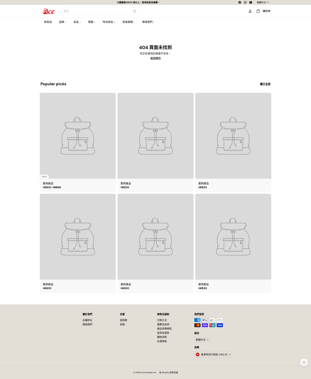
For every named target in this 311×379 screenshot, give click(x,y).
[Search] (134, 11)
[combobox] (100, 11)
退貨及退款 (163, 332)
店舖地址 (87, 320)
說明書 (123, 320)
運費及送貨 (163, 324)
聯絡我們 (87, 324)
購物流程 (162, 337)
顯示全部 (265, 84)
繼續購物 (155, 58)
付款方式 (162, 320)
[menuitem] (47, 22)
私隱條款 (162, 341)
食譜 (122, 324)
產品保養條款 (164, 328)
